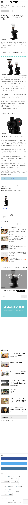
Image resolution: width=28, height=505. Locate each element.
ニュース (3, 227)
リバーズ (11, 489)
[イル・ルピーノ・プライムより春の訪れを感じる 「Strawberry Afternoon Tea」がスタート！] (14, 232)
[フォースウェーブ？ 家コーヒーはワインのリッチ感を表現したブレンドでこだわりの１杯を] (14, 247)
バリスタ (11, 491)
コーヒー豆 (11, 476)
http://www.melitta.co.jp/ (18, 178)
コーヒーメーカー (6, 481)
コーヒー (4, 491)
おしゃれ (18, 489)
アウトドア (5, 489)
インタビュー (5, 478)
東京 (11, 494)
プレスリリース (16, 481)
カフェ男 (4, 486)
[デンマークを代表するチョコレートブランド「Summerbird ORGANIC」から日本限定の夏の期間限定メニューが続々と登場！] (14, 240)
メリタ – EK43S (4, 208)
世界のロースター (14, 478)
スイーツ (4, 476)
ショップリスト (20, 486)
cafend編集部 (9, 215)
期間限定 (17, 491)
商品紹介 (8, 227)
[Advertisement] (14, 333)
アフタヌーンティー (20, 476)
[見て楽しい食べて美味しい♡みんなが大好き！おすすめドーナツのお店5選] (14, 254)
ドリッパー (5, 494)
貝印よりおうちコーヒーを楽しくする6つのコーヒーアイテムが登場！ (14, 267)
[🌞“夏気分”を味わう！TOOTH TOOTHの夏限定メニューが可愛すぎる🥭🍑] (14, 260)
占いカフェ (14, 500)
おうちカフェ (11, 486)
